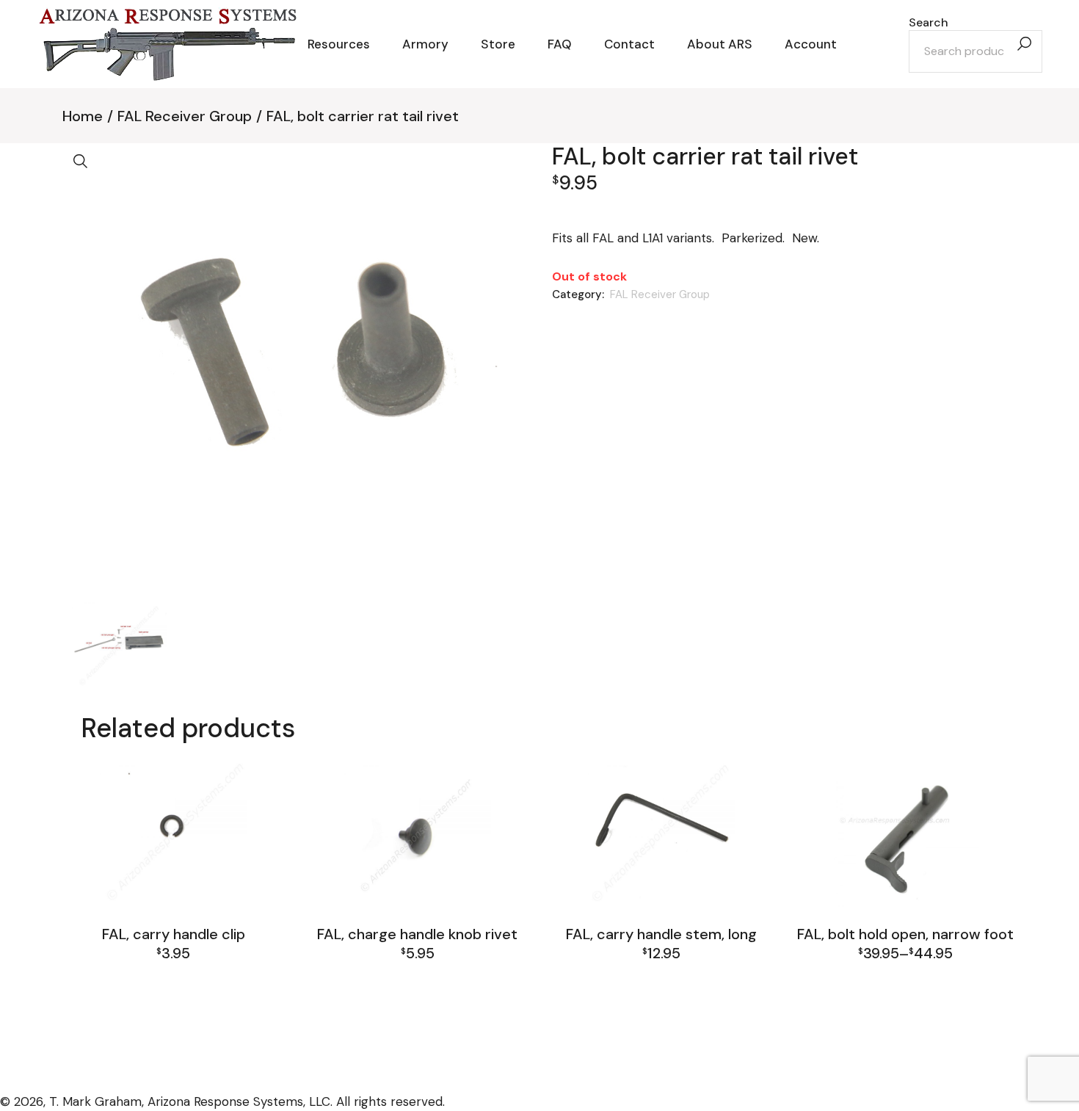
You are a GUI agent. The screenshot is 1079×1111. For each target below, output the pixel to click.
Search (928, 22)
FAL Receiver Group (660, 294)
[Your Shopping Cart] (869, 44)
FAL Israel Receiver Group (903, 972)
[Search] (1024, 44)
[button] (81, 162)
